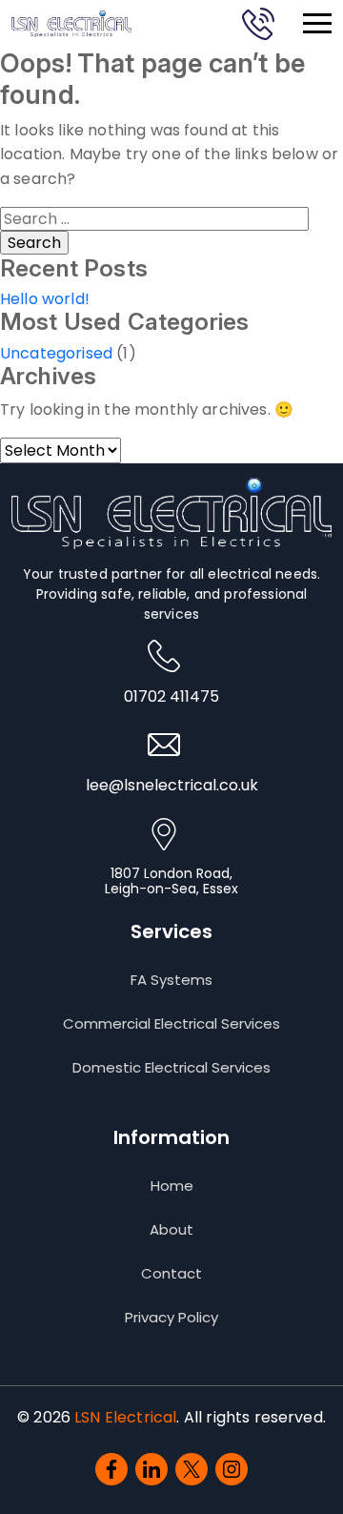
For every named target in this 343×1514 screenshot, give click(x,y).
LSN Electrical (125, 1417)
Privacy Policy (171, 1317)
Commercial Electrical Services (171, 1024)
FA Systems (171, 980)
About (171, 1229)
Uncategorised (56, 353)
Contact (171, 1273)
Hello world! (45, 299)
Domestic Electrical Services (171, 1067)
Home (172, 1186)
